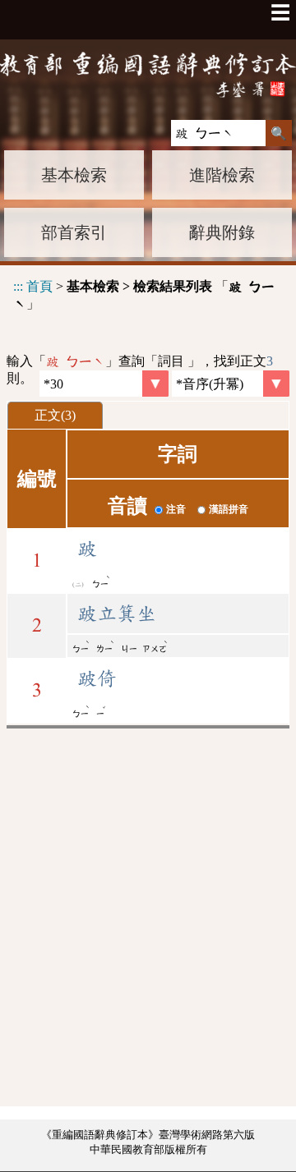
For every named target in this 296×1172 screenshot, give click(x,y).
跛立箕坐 (116, 613)
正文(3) (55, 415)
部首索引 (74, 232)
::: (18, 286)
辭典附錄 (222, 232)
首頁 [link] (39, 286)
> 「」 (144, 294)
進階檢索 (222, 175)
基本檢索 (74, 175)
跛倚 (97, 678)
